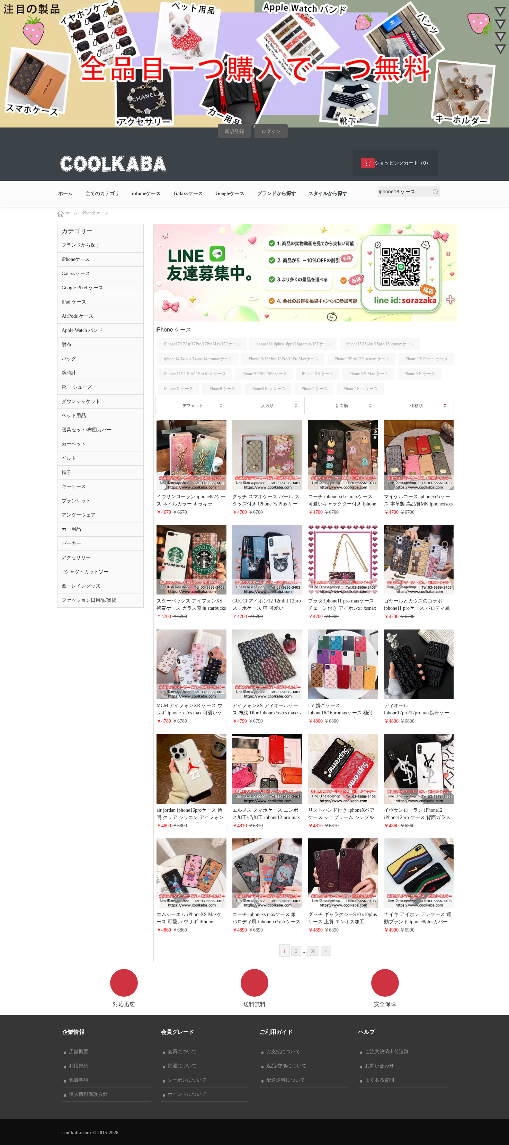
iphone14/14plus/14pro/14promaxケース (198, 358)
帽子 (66, 472)
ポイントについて (185, 1094)
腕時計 (69, 373)
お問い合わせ (378, 1065)
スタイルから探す (328, 193)
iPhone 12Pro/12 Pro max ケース (361, 358)
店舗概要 (77, 1051)
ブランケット (76, 500)
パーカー (71, 543)
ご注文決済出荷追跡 (385, 1051)
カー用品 (71, 529)
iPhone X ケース (178, 388)
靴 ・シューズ (77, 387)
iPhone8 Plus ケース (268, 388)
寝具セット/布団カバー (86, 429)
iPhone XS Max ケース (368, 373)
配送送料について (284, 1080)
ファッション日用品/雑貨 (89, 600)
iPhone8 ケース (95, 213)
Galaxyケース (188, 193)
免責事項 (77, 1080)
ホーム (65, 193)
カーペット (74, 444)
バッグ (69, 358)
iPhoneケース (76, 259)
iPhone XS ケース (317, 373)
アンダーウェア (79, 515)
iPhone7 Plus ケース (360, 388)
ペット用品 (74, 415)
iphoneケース (146, 193)
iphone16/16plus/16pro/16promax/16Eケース (293, 344)
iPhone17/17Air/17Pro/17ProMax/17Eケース (202, 344)
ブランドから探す (276, 193)
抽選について (181, 1065)
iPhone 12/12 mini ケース (426, 358)
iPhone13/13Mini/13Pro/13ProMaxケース (283, 358)
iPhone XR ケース (419, 373)
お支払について (282, 1051)
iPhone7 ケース (314, 388)
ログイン (271, 131)
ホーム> (72, 213)
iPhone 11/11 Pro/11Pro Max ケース (195, 373)
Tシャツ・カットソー (85, 571)
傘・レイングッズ (81, 586)
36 (313, 951)
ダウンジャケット (81, 401)
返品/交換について (285, 1065)
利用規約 (77, 1065)
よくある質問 (378, 1080)
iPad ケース (74, 302)
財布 (66, 344)
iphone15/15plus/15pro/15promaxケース (380, 344)
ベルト (69, 458)
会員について (181, 1051)
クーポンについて (185, 1080)
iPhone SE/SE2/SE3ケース (264, 373)
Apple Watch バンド (82, 330)
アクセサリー (76, 557)
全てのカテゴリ (102, 193)
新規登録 (234, 131)
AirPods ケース (77, 316)
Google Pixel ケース (82, 287)
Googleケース (229, 193)
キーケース (74, 486)
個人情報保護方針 (87, 1094)
